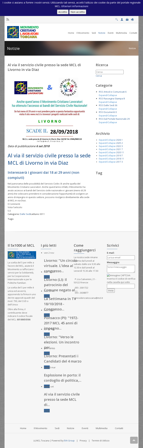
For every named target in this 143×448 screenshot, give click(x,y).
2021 (118, 149)
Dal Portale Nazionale (115, 118)
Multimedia (101, 428)
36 (116, 105)
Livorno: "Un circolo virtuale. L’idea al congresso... (60, 265)
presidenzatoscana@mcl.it (89, 297)
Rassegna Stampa (113, 98)
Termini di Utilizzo (101, 440)
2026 (118, 139)
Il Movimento (40, 428)
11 (123, 152)
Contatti (119, 428)
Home (23, 428)
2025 (118, 143)
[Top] (134, 440)
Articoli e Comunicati (114, 91)
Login (127, 18)
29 (128, 118)
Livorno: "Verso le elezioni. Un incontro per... (61, 342)
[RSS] (8, 19)
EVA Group (69, 440)
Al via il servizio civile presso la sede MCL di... (62, 399)
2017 (118, 161)
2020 (118, 152)
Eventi (85, 428)
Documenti (109, 112)
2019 (118, 155)
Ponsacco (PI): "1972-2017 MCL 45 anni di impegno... (61, 323)
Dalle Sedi (25, 214)
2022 (118, 146)
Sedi (57, 428)
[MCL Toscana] (23, 31)
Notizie (132, 48)
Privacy (83, 440)
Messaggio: (113, 262)
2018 (118, 158)
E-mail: (110, 252)
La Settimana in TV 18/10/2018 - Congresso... (60, 303)
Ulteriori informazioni (74, 6)
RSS (101, 91)
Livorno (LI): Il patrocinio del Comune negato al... (61, 284)
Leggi (47, 276)
